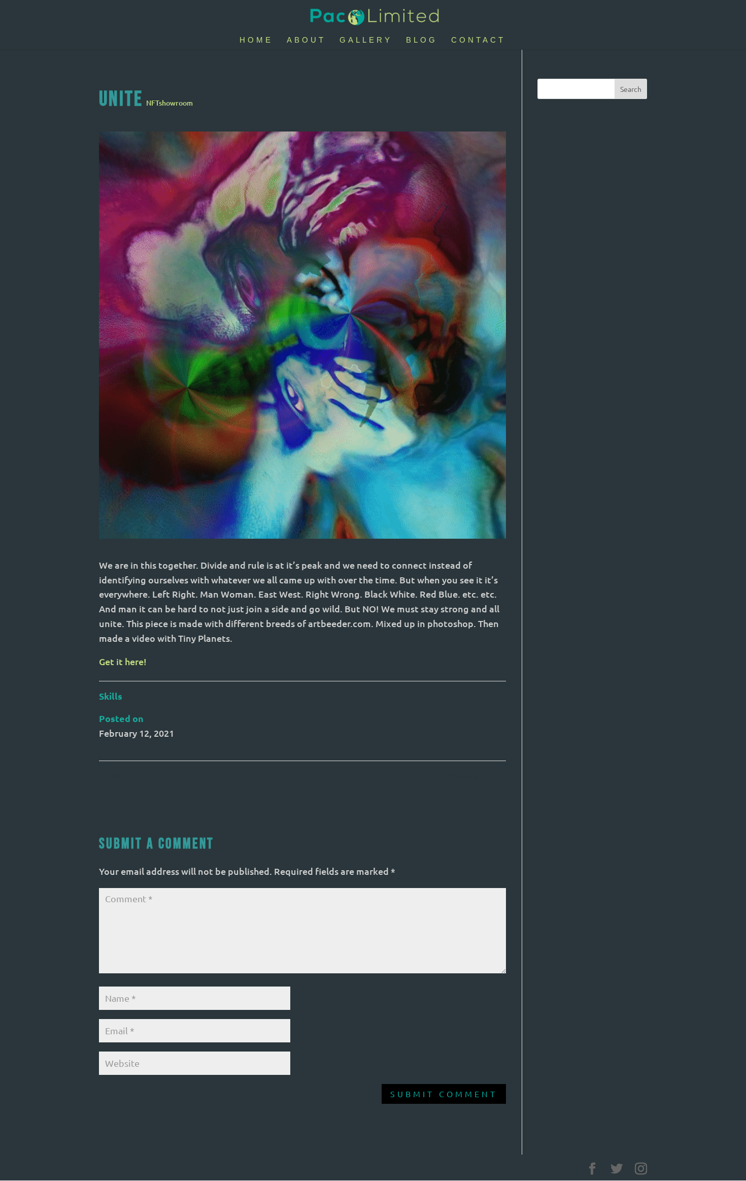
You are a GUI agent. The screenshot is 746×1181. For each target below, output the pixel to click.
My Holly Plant (478, 775)
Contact (478, 40)
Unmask (116, 775)
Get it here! (123, 661)
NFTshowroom (169, 103)
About (306, 40)
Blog (421, 40)
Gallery (366, 40)
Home (256, 40)
